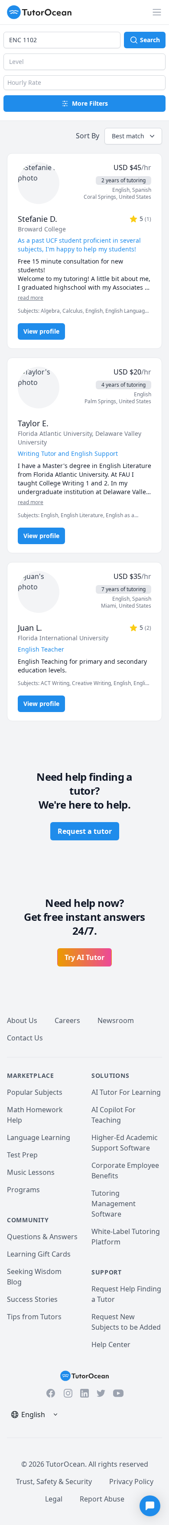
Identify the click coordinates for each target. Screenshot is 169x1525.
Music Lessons (31, 1172)
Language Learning (38, 1137)
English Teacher (41, 649)
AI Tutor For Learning (126, 1092)
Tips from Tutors (34, 1316)
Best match (128, 136)
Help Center (110, 1344)
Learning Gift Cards (39, 1254)
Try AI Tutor (84, 957)
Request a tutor (85, 831)
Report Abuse (102, 1499)
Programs (23, 1189)
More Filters (90, 103)
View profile (41, 331)
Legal (53, 1499)
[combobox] (61, 40)
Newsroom (116, 1020)
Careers (67, 1020)
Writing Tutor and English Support (68, 453)
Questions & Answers (42, 1236)
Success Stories (32, 1299)
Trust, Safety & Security (54, 1481)
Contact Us (25, 1038)
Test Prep (22, 1155)
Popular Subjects (34, 1092)
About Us (22, 1020)
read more (30, 297)
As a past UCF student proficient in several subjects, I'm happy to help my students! (79, 244)
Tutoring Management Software (113, 1203)
